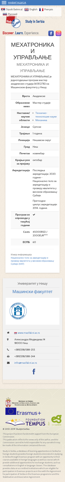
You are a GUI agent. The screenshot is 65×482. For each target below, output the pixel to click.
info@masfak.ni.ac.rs (25, 362)
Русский (12, 14)
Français (48, 9)
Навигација (17, 2)
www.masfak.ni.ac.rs (29, 332)
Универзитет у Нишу (32, 284)
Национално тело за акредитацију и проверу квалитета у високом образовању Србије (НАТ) (32, 261)
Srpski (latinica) (14, 9)
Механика (41, 120)
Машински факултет (32, 291)
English (33, 9)
